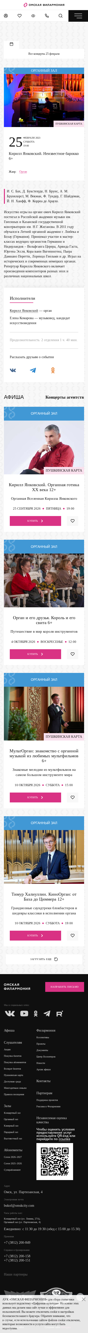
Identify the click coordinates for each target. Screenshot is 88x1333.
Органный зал (11, 1119)
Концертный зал (12, 1112)
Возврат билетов (12, 1068)
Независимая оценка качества (51, 1120)
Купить (32, 520)
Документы (42, 1050)
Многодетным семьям (15, 1088)
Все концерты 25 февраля (44, 54)
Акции (7, 1049)
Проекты (40, 1043)
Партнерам (44, 1093)
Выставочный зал (13, 1138)
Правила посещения (14, 1094)
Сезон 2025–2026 (13, 1163)
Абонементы (13, 1150)
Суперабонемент (12, 1169)
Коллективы (42, 1037)
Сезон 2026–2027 (13, 1157)
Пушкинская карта (13, 1075)
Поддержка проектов (47, 1100)
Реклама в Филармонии (48, 1106)
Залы (7, 1106)
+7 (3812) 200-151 (17, 1260)
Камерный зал (11, 1125)
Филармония (45, 1030)
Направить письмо (65, 986)
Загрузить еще (41, 959)
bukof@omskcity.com (19, 1205)
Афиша (9, 1030)
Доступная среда (12, 1081)
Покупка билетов (13, 1056)
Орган (23, 171)
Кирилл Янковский (24, 311)
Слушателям (13, 1042)
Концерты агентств (64, 397)
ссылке (64, 1139)
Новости (40, 1063)
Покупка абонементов (15, 1062)
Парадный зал (11, 1132)
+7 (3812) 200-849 (17, 1242)
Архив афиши (43, 1069)
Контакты (43, 1081)
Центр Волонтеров (45, 1056)
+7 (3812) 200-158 (17, 1256)
